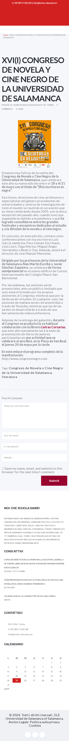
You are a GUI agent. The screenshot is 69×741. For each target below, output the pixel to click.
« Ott (6, 689)
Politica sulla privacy (45, 722)
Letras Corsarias (53, 327)
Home (5, 35)
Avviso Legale (19, 722)
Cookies (35, 725)
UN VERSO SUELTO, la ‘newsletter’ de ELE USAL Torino (30, 596)
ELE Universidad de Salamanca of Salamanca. (35, 716)
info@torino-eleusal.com (45, 2)
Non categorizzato (32, 105)
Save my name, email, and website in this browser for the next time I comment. (32, 470)
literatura (9, 377)
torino (50, 105)
